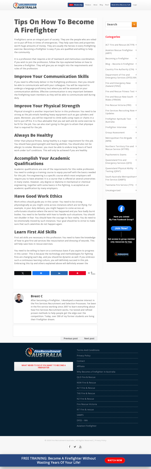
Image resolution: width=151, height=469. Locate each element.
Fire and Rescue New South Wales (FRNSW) (119, 98)
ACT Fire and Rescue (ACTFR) (119, 44)
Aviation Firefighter (86, 425)
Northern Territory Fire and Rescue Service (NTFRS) (119, 148)
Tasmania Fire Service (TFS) (119, 184)
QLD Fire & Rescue (86, 377)
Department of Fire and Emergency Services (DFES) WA (120, 76)
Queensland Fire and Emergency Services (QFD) (118, 161)
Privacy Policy (83, 355)
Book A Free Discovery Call (121, 5)
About (95, 5)
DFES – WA (82, 420)
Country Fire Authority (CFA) (119, 69)
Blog (101, 5)
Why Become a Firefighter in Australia (96, 371)
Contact (81, 361)
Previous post (71, 338)
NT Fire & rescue (85, 409)
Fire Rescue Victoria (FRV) (118, 105)
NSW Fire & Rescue (86, 382)
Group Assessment (115, 132)
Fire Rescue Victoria (87, 404)
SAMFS (80, 415)
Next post (89, 338)
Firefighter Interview (115, 127)
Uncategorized (112, 190)
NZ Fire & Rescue (85, 398)
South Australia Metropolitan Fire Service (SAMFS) (120, 178)
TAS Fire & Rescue (86, 393)
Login (135, 5)
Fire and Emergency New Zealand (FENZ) (118, 84)
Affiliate (81, 366)
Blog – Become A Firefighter (119, 63)
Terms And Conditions (88, 350)
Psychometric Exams (115, 154)
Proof (107, 5)
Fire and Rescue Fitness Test (119, 91)
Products (88, 5)
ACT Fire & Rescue (86, 387)
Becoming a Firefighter (117, 58)
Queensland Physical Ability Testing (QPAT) (119, 170)
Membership (78, 5)
